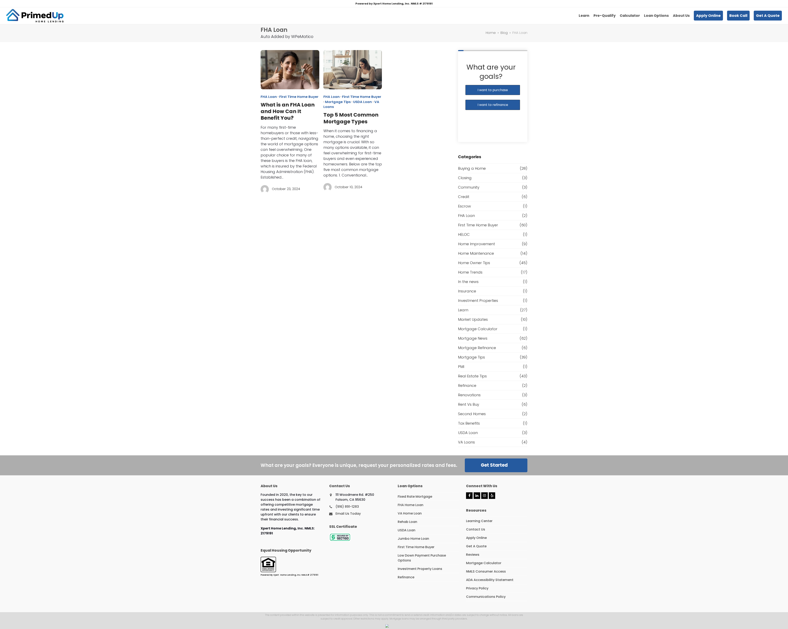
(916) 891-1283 (347, 506)
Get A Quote (476, 546)
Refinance (467, 385)
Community (468, 187)
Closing (465, 177)
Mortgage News (472, 338)
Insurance (467, 291)
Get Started (494, 465)
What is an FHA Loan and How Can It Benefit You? (288, 111)
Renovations (469, 395)
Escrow (464, 206)
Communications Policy (486, 596)
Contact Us (475, 529)
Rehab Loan (407, 521)
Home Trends (470, 272)
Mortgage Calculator (477, 328)
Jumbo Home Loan (413, 538)
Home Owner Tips (474, 262)
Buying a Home (472, 168)
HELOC (464, 234)
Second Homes (472, 413)
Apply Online (476, 537)
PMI (461, 366)
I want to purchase (493, 90)
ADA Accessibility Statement (489, 579)
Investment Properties (478, 300)
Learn (463, 310)
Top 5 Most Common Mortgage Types (350, 118)
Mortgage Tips (338, 102)
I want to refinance (493, 104)
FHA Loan (269, 96)
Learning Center (479, 521)
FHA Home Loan (410, 505)
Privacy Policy (477, 588)
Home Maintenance (476, 253)
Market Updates (473, 319)
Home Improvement (476, 243)
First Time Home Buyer (298, 96)
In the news (468, 281)
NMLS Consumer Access (486, 571)
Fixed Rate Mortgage (415, 496)
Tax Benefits (469, 423)
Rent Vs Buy (468, 404)
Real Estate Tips (472, 376)
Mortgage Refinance (477, 347)
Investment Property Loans (420, 568)
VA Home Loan (410, 513)
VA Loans (466, 442)
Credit (463, 196)
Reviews (472, 554)
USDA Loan (362, 102)
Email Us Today (348, 513)
